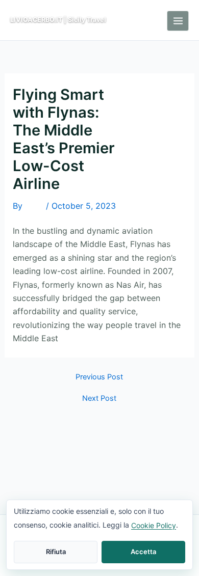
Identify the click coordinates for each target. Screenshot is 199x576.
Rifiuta (56, 551)
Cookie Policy (153, 525)
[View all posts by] (34, 207)
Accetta (143, 551)
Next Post (99, 398)
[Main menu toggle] (178, 21)
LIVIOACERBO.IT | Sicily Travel (58, 19)
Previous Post (99, 377)
